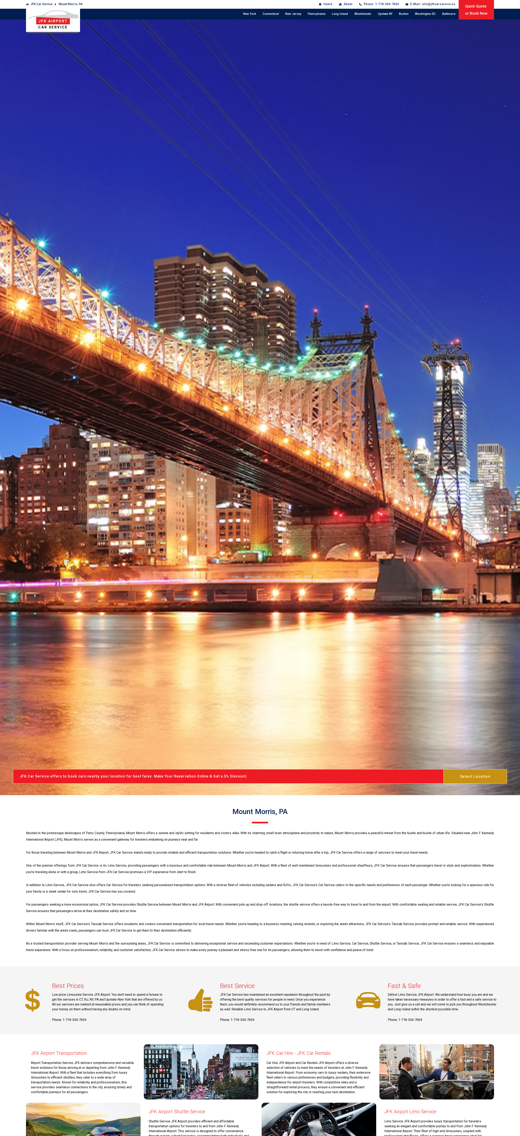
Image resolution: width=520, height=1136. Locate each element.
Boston (403, 14)
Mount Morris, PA (70, 4)
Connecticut (271, 14)
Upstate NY (385, 14)
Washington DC (425, 14)
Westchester (362, 14)
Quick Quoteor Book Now (476, 10)
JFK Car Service (41, 4)
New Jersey (293, 14)
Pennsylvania (316, 14)
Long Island (340, 14)
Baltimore (448, 14)
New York (249, 14)
